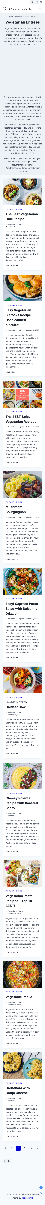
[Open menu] (40, 8)
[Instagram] (37, 2)
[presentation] (22, 192)
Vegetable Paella (19, 997)
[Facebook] (32, 2)
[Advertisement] (22, 71)
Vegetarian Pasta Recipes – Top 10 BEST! (19, 901)
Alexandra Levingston (16, 224)
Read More (12, 265)
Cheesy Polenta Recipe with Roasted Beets (22, 803)
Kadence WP (27, 1198)
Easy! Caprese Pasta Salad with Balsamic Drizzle (22, 609)
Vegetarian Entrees (14, 209)
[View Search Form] (41, 2)
